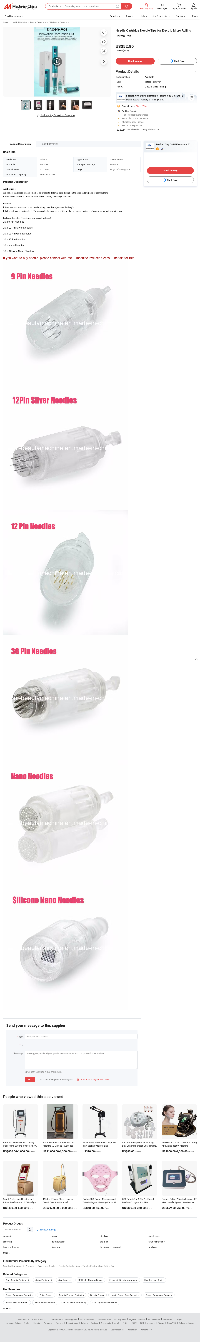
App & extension (160, 16)
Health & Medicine (19, 22)
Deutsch (94, 1323)
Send (30, 1079)
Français (59, 1323)
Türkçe (161, 1323)
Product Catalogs (47, 1229)
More (6, 1308)
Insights (179, 1319)
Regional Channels (137, 1319)
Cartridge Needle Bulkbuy (104, 1302)
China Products (38, 1319)
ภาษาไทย (151, 1323)
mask (54, 1236)
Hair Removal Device (154, 1280)
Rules (195, 16)
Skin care (56, 1247)
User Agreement (117, 1329)
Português (48, 1323)
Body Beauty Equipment (17, 1280)
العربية (116, 1323)
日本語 (134, 1323)
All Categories (14, 16)
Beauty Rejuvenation (45, 1302)
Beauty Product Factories (71, 1295)
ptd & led (104, 1241)
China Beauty (46, 1295)
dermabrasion (58, 1241)
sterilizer (104, 1236)
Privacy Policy (146, 1329)
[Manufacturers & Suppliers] (20, 6)
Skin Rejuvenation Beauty (73, 1302)
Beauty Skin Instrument (17, 1302)
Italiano (84, 1323)
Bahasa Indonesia (186, 1323)
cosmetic (7, 1236)
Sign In (120, 129)
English (27, 1323)
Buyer (128, 16)
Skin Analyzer (64, 1280)
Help (142, 16)
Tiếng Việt (171, 1323)
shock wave (154, 1236)
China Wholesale (87, 1319)
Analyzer (152, 1247)
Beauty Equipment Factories (19, 1295)
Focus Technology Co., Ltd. (79, 1329)
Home (5, 22)
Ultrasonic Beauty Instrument (123, 1280)
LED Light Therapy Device (90, 1280)
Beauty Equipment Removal (159, 1295)
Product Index (154, 1319)
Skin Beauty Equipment (59, 22)
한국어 (125, 1323)
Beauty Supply (97, 1295)
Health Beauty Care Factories (125, 1295)
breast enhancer (11, 1247)
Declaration (132, 1329)
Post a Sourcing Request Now (93, 1079)
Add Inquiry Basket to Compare (57, 115)
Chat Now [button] (179, 61)
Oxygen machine (156, 1241)
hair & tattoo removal (110, 1247)
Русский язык (72, 1323)
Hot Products (23, 1319)
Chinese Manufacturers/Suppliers (63, 1319)
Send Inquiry (135, 61)
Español (36, 1323)
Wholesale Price (104, 1319)
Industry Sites (120, 1319)
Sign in (193, 8)
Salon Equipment (43, 1280)
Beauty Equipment (38, 22)
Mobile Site (167, 1319)
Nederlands (106, 1323)
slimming (7, 1241)
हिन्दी (142, 1323)
